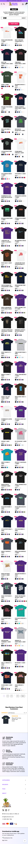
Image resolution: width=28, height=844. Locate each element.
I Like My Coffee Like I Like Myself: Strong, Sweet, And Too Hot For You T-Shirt (7, 331)
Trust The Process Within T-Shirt (20, 596)
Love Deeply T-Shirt (20, 173)
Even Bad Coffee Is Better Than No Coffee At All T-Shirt (20, 331)
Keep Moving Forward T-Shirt (6, 641)
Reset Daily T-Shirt (6, 263)
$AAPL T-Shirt (5, 84)
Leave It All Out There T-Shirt (5, 397)
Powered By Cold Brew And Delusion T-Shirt (6, 197)
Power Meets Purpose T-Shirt (19, 152)
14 (17, 696)
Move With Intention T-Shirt (20, 129)
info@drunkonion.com (8, 817)
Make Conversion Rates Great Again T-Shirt (6, 309)
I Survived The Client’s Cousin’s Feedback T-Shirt (6, 242)
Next (23, 696)
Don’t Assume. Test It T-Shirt (20, 308)
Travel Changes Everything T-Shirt (20, 107)
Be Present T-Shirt (20, 662)
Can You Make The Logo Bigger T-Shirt (7, 286)
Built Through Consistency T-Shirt (19, 41)
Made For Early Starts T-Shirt (5, 574)
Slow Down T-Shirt (6, 685)
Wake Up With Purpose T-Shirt (5, 485)
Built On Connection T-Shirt (7, 63)
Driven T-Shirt (5, 441)
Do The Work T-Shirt (21, 441)
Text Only (14, 24)
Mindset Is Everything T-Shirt (20, 641)
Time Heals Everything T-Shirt (20, 63)
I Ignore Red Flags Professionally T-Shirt (20, 264)
